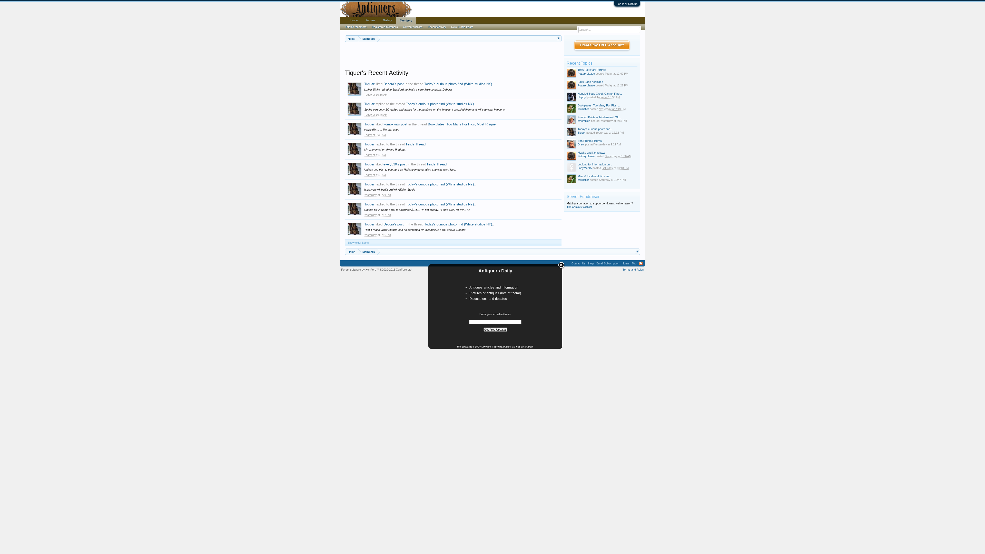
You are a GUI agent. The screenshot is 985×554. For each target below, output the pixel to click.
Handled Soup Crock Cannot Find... (600, 93)
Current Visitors (412, 26)
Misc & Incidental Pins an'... (595, 176)
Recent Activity (437, 26)
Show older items (358, 242)
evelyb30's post (395, 164)
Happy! (582, 97)
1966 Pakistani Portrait (592, 69)
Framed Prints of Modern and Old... (600, 117)
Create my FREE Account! (602, 45)
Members (406, 20)
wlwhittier (583, 109)
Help (591, 263)
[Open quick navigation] (558, 38)
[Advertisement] (453, 56)
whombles (584, 120)
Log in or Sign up (627, 3)
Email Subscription (607, 263)
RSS (641, 263)
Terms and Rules (633, 269)
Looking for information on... (595, 164)
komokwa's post (395, 124)
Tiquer (369, 84)
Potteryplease (586, 73)
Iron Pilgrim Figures (590, 140)
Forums (370, 20)
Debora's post (393, 84)
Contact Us (579, 263)
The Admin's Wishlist (579, 207)
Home (354, 20)
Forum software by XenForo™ (376, 269)
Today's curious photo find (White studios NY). (458, 84)
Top (634, 263)
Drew (581, 144)
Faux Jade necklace (590, 81)
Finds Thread (416, 144)
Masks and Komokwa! (591, 152)
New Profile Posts (462, 26)
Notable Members (355, 26)
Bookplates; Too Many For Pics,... (599, 105)
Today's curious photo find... (595, 129)
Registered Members (385, 26)
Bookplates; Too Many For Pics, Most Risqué (462, 124)
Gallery (387, 20)
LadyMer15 (585, 168)
